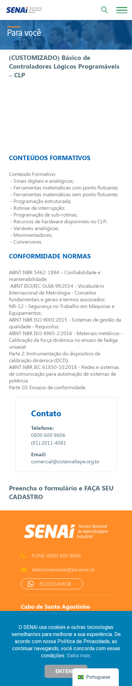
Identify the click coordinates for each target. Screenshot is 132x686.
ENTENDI (66, 671)
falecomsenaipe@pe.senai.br (63, 569)
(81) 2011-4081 (48, 442)
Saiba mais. (79, 655)
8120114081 (53, 583)
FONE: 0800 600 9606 (56, 555)
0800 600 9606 (48, 434)
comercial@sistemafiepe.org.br (65, 461)
